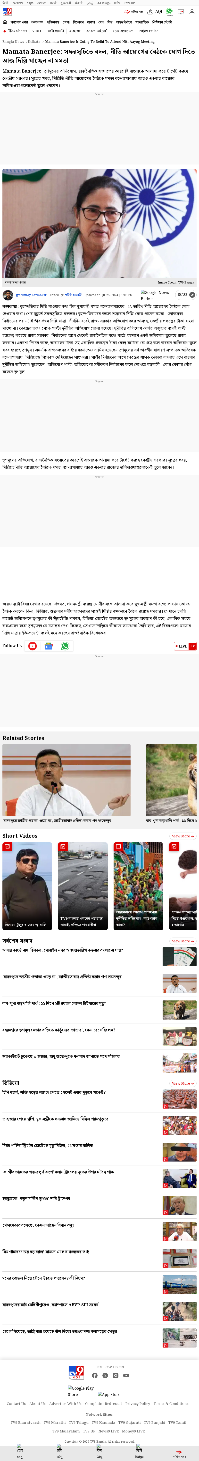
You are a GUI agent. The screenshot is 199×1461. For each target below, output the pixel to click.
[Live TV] (179, 12)
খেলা (66, 22)
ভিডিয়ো (10, 1083)
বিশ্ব (110, 22)
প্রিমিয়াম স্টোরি (162, 22)
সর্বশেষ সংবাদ (17, 941)
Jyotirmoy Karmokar (31, 295)
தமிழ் (90, 3)
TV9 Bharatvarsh (26, 1423)
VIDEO (37, 31)
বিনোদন (78, 22)
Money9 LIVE (133, 1431)
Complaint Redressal (103, 1404)
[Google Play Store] (82, 1392)
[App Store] (112, 1396)
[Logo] (7, 11)
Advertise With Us (65, 1404)
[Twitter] (105, 1375)
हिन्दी (5, 3)
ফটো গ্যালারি (56, 31)
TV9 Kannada (103, 1423)
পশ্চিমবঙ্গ (53, 22)
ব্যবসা (91, 22)
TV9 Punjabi (154, 1423)
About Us (37, 1404)
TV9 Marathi (55, 1423)
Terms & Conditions (171, 1404)
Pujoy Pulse (148, 31)
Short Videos (19, 836)
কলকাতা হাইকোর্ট (97, 31)
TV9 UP (89, 1431)
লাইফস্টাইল (124, 22)
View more (181, 836)
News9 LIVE (109, 1431)
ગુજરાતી (65, 3)
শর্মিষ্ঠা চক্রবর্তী (73, 295)
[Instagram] (115, 1375)
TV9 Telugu (79, 1423)
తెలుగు (41, 3)
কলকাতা (37, 22)
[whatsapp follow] (65, 646)
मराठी (53, 3)
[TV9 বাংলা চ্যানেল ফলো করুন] (168, 12)
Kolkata (34, 42)
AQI (158, 12)
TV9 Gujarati (129, 1423)
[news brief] (134, 12)
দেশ (101, 22)
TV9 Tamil (177, 1423)
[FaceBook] (95, 1375)
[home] (5, 22)
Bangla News (13, 42)
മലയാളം (103, 3)
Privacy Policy (137, 1404)
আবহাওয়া (75, 31)
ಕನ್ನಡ (30, 3)
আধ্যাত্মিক (142, 22)
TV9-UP (129, 3)
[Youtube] (33, 646)
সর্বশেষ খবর (19, 22)
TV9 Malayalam (66, 1431)
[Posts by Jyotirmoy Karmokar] (7, 295)
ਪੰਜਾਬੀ (79, 3)
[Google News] (49, 646)
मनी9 (117, 3)
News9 (18, 3)
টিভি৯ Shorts (17, 31)
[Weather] (151, 12)
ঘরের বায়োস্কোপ (123, 31)
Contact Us (16, 1404)
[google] (157, 295)
